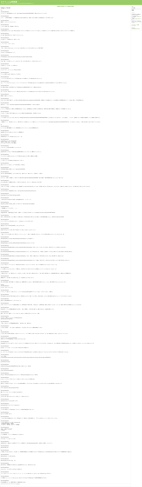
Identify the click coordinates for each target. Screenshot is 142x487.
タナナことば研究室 (9, 2)
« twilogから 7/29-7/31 (60, 6)
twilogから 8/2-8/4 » (71, 6)
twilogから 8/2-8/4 (137, 18)
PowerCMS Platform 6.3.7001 (136, 28)
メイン (66, 6)
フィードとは (133, 25)
